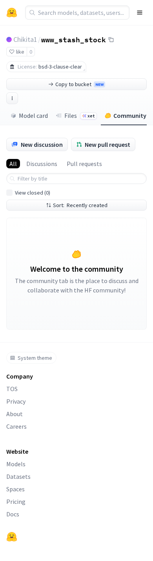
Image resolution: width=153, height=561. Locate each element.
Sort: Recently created (80, 205)
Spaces (15, 489)
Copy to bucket (79, 84)
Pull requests (84, 164)
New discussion (42, 144)
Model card (33, 115)
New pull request (107, 144)
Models (16, 464)
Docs (12, 514)
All (13, 164)
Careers (16, 426)
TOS (12, 389)
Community (129, 115)
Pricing (16, 501)
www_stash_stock (73, 39)
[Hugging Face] (11, 536)
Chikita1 (25, 39)
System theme (35, 357)
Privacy (16, 401)
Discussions (41, 164)
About (14, 414)
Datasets (18, 476)
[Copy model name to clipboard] (111, 39)
